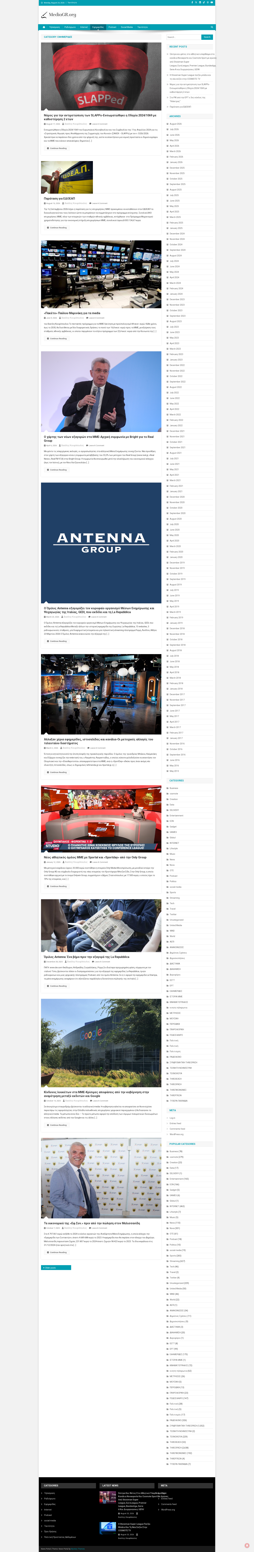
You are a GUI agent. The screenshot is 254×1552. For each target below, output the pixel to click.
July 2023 (174, 327)
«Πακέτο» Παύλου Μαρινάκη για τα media (72, 313)
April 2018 (174, 672)
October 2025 (176, 179)
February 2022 (176, 420)
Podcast (112, 27)
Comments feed (177, 1129)
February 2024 (176, 288)
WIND (172, 931)
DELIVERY (174, 810)
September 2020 (178, 513)
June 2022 (175, 398)
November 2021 (177, 436)
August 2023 (176, 321)
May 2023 (174, 338)
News (172, 859)
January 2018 (176, 689)
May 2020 (174, 535)
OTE (172, 870)
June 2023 (175, 332)
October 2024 (176, 244)
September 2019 (178, 579)
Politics (173, 881)
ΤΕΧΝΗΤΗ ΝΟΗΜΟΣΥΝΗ (181, 1068)
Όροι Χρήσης (50, 1531)
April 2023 (174, 343)
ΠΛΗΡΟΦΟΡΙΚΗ (177, 1029)
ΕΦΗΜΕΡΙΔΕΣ (176, 991)
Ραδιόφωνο (70, 27)
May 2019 (174, 601)
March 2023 (175, 349)
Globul (173, 837)
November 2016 (177, 743)
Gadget (173, 826)
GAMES (173, 832)
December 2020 (177, 497)
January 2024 (176, 294)
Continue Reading (58, 148)
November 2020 (177, 502)
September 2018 (178, 645)
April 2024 (174, 277)
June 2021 (175, 464)
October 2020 (176, 508)
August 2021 (176, 453)
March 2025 (175, 217)
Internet (84, 27)
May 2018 (174, 667)
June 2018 (175, 661)
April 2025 (174, 211)
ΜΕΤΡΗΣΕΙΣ (175, 1013)
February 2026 (176, 157)
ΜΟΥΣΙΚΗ (174, 1018)
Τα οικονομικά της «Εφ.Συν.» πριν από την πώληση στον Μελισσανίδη (92, 1223)
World (172, 936)
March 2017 (175, 727)
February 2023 (176, 354)
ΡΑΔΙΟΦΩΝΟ (175, 1057)
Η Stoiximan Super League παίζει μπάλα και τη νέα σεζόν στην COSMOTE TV (190, 77)
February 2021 (176, 486)
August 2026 (176, 124)
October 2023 (176, 310)
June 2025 (175, 201)
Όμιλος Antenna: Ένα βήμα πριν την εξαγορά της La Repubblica (86, 957)
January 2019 (176, 623)
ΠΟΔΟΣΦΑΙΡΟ (176, 1035)
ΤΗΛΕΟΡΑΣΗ (176, 1084)
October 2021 (176, 442)
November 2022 (177, 371)
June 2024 (175, 266)
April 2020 (174, 541)
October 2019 (176, 574)
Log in (172, 1118)
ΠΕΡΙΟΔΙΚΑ (175, 1024)
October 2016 (176, 749)
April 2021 (174, 475)
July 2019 (174, 590)
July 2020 (174, 524)
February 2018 (176, 683)
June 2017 (175, 711)
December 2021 (177, 431)
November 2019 (177, 568)
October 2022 (176, 376)
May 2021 (174, 469)
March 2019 (175, 612)
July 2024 (174, 261)
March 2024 (175, 283)
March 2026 (175, 151)
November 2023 (177, 305)
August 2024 (176, 255)
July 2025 (174, 195)
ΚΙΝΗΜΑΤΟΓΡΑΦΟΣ (179, 1002)
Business (174, 788)
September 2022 (178, 382)
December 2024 (177, 233)
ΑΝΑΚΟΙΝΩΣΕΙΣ (177, 947)
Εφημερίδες (98, 27)
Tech (172, 903)
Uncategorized (176, 920)
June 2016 (175, 760)
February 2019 (176, 617)
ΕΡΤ (172, 985)
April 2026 (174, 146)
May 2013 (174, 771)
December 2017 (177, 694)
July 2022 (174, 392)
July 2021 (174, 458)
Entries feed (175, 1123)
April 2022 (174, 409)
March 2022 (175, 414)
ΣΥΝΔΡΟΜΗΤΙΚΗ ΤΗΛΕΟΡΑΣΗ (183, 1062)
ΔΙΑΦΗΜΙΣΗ (175, 969)
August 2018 (176, 650)
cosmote (174, 793)
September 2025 (178, 184)
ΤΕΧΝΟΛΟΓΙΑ (176, 1073)
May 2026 (174, 140)
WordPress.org (176, 1134)
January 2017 (176, 738)
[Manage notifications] (247, 1545)
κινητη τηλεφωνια (178, 1007)
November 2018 (177, 634)
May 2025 (174, 206)
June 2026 (175, 135)
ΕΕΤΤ (172, 980)
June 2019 (175, 595)
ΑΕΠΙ (172, 942)
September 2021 (178, 447)
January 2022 (176, 425)
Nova (172, 865)
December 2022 (177, 365)
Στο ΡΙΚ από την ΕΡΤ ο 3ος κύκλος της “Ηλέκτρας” (187, 99)
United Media (176, 925)
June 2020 (175, 530)
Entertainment (176, 815)
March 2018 (175, 678)
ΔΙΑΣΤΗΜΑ (175, 963)
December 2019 (177, 562)
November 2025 (177, 173)
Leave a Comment (99, 124)
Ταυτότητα (72, 3)
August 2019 (176, 584)
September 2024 (178, 250)
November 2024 (177, 239)
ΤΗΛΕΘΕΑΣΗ (176, 1079)
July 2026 (174, 129)
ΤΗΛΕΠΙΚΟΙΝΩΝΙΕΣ (178, 1090)
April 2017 (174, 722)
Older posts (50, 1268)
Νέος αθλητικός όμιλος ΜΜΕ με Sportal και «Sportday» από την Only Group (95, 857)
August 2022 (176, 387)
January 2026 (176, 162)
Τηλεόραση (54, 27)
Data (172, 805)
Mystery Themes (78, 1549)
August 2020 (176, 519)
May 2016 (174, 765)
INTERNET (174, 843)
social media (127, 27)
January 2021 (176, 491)
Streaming (175, 898)
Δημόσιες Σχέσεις (178, 953)
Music (172, 854)
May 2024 (174, 272)
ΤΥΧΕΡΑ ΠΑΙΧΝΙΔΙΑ (179, 1101)
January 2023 (176, 360)
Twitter (173, 914)
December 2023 (177, 299)
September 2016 (178, 755)
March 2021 (175, 480)
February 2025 (176, 223)
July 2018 (174, 656)
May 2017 (174, 716)
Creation (174, 799)
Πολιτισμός (175, 1051)
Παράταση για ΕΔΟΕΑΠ (59, 198)
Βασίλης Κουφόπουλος (76, 124)
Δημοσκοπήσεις (177, 958)
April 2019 (174, 606)
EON (172, 821)
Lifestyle (174, 848)
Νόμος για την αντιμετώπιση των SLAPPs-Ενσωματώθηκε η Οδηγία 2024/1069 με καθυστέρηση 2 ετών (190, 88)
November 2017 (177, 700)
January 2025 (176, 228)
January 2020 (176, 557)
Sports (173, 892)
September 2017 (178, 705)
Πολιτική (174, 1040)
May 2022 (174, 403)
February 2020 (176, 552)
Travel (173, 909)
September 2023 (178, 316)
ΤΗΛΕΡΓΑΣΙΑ (176, 1095)
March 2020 (175, 546)
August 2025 (176, 189)
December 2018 (177, 628)
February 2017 (176, 733)
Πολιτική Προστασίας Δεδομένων (60, 1537)
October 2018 (176, 639)
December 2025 (177, 168)
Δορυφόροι (175, 975)
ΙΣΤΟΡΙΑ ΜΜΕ (176, 996)
